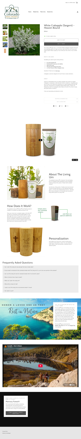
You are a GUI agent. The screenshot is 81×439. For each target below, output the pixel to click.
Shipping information (61, 98)
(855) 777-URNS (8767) (70, 2)
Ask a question (61, 101)
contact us (56, 50)
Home (29, 11)
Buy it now (61, 44)
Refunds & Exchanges (7, 433)
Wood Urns (36, 11)
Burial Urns (50, 11)
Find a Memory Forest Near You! (16, 413)
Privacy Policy (5, 431)
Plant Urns (42, 11)
